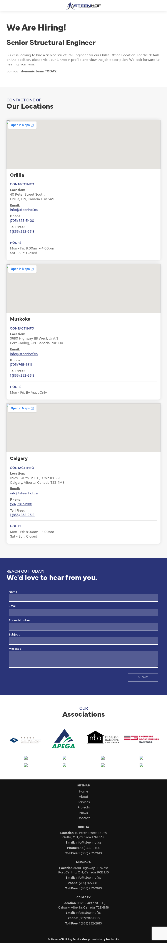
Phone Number (20, 620)
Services (83, 802)
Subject (15, 634)
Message (16, 648)
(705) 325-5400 (22, 220)
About (83, 796)
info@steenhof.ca (24, 209)
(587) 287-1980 (21, 503)
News (83, 812)
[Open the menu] (5, 5)
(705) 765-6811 (21, 364)
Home (83, 791)
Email (13, 606)
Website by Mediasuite (105, 939)
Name (14, 591)
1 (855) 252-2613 (22, 231)
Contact (83, 817)
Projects (83, 807)
